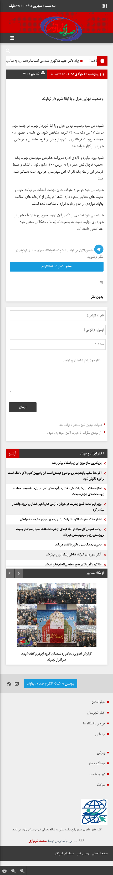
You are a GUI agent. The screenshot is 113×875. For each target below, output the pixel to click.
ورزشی (101, 752)
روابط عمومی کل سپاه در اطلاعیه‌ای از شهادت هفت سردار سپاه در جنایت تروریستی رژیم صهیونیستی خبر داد (60, 532)
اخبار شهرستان (96, 712)
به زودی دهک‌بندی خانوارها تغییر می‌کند (78, 544)
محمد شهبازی (37, 841)
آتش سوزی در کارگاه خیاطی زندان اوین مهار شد (73, 554)
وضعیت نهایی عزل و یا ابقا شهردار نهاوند (73, 99)
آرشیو (12, 453)
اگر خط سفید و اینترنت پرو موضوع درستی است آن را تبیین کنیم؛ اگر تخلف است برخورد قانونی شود (56, 475)
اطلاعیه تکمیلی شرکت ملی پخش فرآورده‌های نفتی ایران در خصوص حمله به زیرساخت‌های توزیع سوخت (58, 491)
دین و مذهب (97, 774)
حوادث (101, 785)
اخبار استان (98, 702)
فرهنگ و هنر (97, 763)
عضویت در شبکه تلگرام (57, 266)
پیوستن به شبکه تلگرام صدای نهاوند (50, 683)
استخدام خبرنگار (64, 853)
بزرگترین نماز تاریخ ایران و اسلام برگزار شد (76, 463)
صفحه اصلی (99, 853)
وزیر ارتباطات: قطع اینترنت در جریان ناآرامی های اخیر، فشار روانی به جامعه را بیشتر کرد (58, 506)
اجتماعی (100, 734)
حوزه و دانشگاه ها (94, 723)
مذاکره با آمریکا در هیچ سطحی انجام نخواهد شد (73, 564)
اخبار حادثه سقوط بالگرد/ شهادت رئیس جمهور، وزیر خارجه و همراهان (60, 519)
